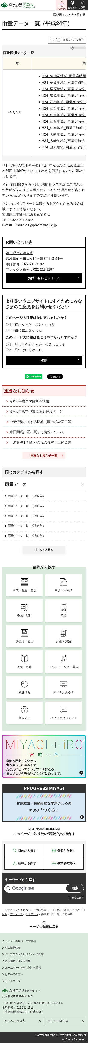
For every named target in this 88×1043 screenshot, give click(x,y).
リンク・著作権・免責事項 (20, 940)
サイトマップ (13, 981)
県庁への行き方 (14, 1021)
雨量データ (15, 484)
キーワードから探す (20, 880)
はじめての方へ (14, 974)
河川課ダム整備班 (19, 253)
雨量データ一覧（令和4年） (26, 525)
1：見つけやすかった (25, 344)
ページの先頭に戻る (44, 926)
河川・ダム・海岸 (59, 910)
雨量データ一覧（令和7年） (26, 496)
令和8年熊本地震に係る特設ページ (36, 411)
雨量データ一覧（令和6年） (26, 506)
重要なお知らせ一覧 (44, 455)
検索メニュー (83, 5)
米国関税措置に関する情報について (37, 432)
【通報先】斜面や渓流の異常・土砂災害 (40, 442)
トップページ (10, 910)
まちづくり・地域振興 (33, 910)
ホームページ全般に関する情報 (23, 967)
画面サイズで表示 (73, 39)
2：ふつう (46, 325)
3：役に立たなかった (25, 330)
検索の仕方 (78, 897)
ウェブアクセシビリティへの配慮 (24, 954)
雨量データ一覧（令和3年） (26, 535)
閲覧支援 (72, 5)
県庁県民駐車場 (57, 1021)
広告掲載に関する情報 (18, 960)
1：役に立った (20, 325)
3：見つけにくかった (25, 350)
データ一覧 (16, 914)
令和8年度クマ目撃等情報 (29, 401)
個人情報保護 (13, 947)
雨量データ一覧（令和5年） (26, 516)
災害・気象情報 (61, 5)
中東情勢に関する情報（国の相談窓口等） (42, 422)
